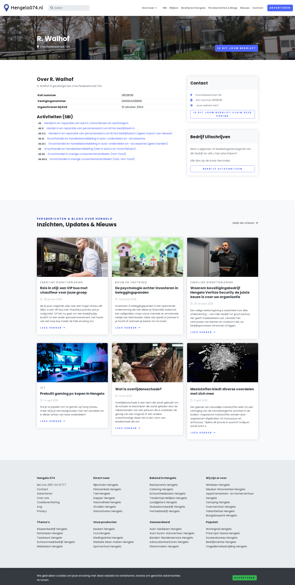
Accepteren (244, 577)
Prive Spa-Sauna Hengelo (223, 533)
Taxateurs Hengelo (49, 538)
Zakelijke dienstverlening (61, 282)
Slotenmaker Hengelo (164, 546)
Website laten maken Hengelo (113, 542)
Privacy (42, 511)
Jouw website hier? (207, 105)
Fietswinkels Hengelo (107, 489)
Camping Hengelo (218, 502)
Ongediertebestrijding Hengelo (226, 546)
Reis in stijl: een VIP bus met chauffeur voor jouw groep (64, 290)
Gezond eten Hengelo (107, 511)
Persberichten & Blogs (222, 8)
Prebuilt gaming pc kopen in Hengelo (72, 393)
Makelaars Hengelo (50, 546)
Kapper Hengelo (104, 498)
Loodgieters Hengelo (163, 502)
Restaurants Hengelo (164, 485)
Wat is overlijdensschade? (138, 389)
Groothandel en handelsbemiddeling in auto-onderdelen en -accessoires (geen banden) (108, 144)
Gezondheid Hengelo (107, 502)
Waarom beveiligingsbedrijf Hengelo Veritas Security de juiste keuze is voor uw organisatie (220, 292)
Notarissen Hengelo (50, 533)
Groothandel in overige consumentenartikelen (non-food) (87, 154)
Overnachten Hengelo (221, 507)
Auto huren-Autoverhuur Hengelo (172, 533)
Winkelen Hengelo (218, 485)
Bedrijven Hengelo (193, 8)
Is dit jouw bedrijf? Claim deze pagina (222, 114)
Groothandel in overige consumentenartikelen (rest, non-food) (92, 159)
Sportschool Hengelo (107, 546)
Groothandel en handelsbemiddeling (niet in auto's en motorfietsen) (90, 149)
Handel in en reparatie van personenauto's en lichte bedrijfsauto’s (90, 128)
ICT (42, 387)
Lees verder (51, 327)
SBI (165, 8)
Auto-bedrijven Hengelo (166, 529)
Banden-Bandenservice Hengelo (171, 538)
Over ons (43, 498)
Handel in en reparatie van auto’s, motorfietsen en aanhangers (86, 123)
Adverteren (280, 7)
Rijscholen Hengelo (105, 485)
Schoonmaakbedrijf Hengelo (56, 542)
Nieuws (245, 8)
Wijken (173, 8)
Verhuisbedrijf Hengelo (165, 511)
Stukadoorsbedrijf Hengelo (167, 507)
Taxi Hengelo (101, 494)
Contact (257, 8)
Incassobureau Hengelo (221, 538)
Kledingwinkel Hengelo (108, 538)
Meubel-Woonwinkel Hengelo (225, 489)
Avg (39, 507)
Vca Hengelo (101, 533)
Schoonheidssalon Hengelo (168, 494)
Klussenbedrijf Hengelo (52, 529)
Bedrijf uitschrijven (223, 168)
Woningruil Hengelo (219, 529)
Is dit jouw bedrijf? (236, 48)
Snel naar (148, 8)
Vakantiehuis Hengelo (220, 511)
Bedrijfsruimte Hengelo (221, 542)
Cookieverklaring (48, 502)
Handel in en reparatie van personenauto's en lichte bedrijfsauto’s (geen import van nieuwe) (110, 133)
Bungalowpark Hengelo (221, 515)
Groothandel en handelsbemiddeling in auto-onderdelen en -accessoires (96, 138)
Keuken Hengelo (104, 529)
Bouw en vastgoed (131, 282)
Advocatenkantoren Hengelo (169, 542)
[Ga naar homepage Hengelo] (22, 8)
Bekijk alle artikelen (244, 223)
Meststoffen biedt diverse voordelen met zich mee (222, 391)
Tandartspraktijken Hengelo (168, 498)
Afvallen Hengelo (104, 507)
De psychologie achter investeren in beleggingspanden (146, 290)
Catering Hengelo (161, 489)
